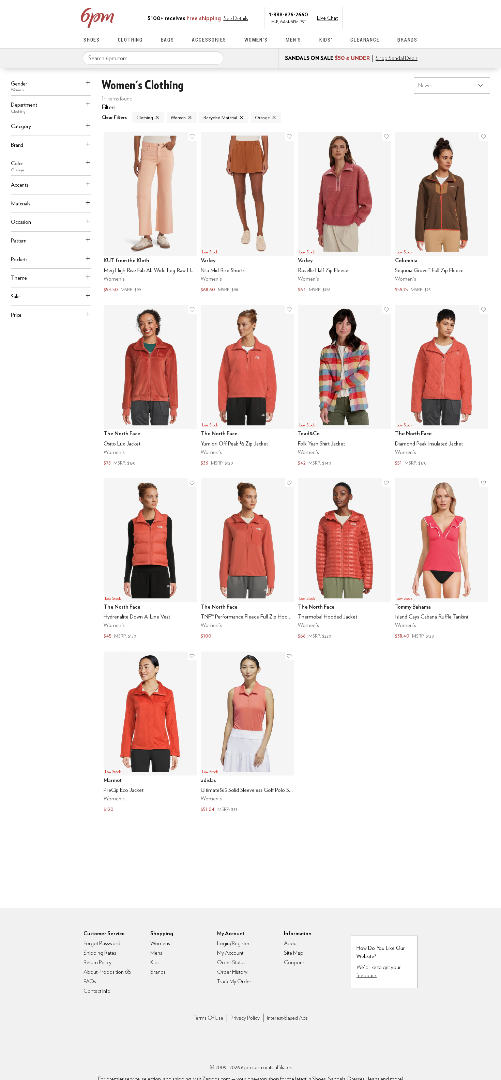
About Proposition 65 (107, 972)
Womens (160, 943)
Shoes (92, 39)
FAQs (90, 981)
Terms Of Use (208, 1018)
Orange (262, 117)
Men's (293, 39)
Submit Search (215, 57)
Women (178, 117)
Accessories (209, 39)
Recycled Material (220, 117)
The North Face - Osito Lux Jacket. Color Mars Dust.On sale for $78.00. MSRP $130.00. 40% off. (150, 386)
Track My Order (234, 981)
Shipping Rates (100, 953)
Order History (232, 972)
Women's (256, 39)
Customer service (385, 17)
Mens (156, 953)
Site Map (293, 953)
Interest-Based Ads (287, 1018)
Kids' (326, 39)
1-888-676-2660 (288, 14)
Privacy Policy (245, 1018)
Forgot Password (102, 943)
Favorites (399, 17)
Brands (407, 39)
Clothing (130, 39)
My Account (371, 17)
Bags (167, 39)
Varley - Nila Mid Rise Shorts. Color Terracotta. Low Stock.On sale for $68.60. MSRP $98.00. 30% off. (247, 213)
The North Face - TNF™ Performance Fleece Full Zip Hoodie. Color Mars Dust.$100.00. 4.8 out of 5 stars (247, 559)
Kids (155, 962)
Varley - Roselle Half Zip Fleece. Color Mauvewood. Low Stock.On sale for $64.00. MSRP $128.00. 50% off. (344, 213)
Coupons (294, 962)
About (291, 943)
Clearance (364, 39)
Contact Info (97, 991)
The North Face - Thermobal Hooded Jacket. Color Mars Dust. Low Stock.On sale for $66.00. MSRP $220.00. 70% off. (344, 559)
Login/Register (233, 943)
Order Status (231, 962)
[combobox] (153, 58)
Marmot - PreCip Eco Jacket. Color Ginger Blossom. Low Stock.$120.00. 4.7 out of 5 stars (150, 733)
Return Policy (97, 962)
